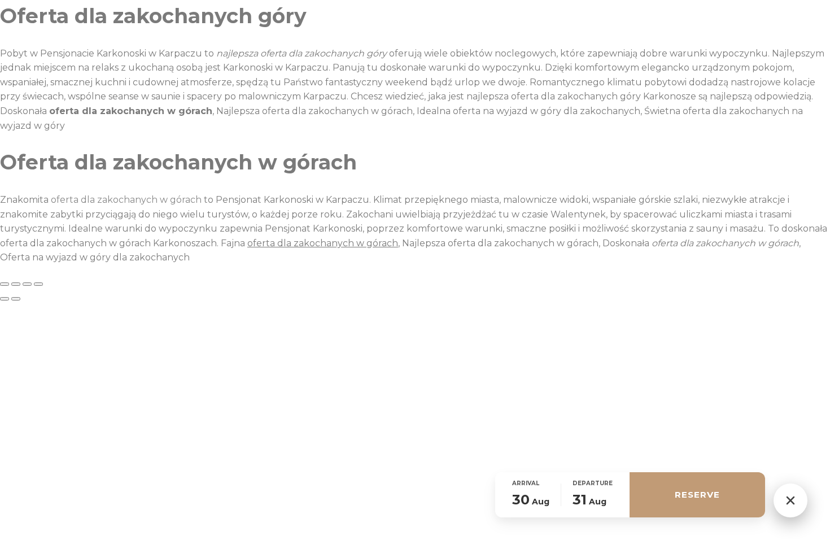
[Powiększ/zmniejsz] (4, 284)
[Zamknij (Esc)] (38, 284)
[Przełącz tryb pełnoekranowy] (15, 284)
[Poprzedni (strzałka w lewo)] (4, 299)
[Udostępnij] (27, 284)
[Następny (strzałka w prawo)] (15, 299)
